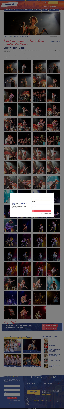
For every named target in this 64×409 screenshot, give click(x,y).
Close (53, 192)
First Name (33, 201)
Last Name (33, 206)
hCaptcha (49, 213)
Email (33, 197)
